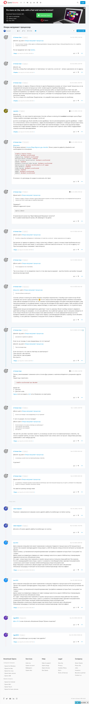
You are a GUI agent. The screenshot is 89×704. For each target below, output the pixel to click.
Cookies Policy (62, 668)
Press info (78, 665)
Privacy (60, 665)
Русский (8, 31)
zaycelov (15, 111)
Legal (60, 659)
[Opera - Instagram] (16, 699)
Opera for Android (9, 682)
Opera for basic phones (11, 689)
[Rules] (37, 2)
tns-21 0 (15, 542)
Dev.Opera (45, 670)
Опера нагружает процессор (34, 40)
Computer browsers (9, 663)
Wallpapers (29, 668)
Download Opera (45, 15)
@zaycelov (26, 142)
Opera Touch (8, 686)
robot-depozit (17, 508)
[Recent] (24, 2)
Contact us (78, 675)
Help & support (46, 663)
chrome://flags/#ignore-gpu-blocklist (37, 147)
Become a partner (80, 672)
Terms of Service (63, 672)
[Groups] (34, 2)
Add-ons (28, 663)
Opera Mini (7, 684)
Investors (77, 670)
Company (78, 659)
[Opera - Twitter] (6, 699)
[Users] (31, 2)
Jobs (76, 668)
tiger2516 (16, 618)
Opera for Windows (10, 666)
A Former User (17, 37)
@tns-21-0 (16, 621)
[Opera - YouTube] (10, 699)
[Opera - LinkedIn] (13, 699)
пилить (33, 50)
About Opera (79, 663)
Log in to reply (81, 30)
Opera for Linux (8, 671)
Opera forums (46, 668)
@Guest (25, 37)
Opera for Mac (8, 668)
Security (60, 663)
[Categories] (21, 2)
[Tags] (27, 2)
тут (30, 394)
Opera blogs (45, 665)
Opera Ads (29, 670)
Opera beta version (10, 673)
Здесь (15, 394)
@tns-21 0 (23, 618)
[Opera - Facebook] (4, 698)
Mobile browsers (8, 679)
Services (29, 659)
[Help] (40, 2)
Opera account (30, 665)
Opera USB (7, 675)
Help (43, 659)
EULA (59, 670)
